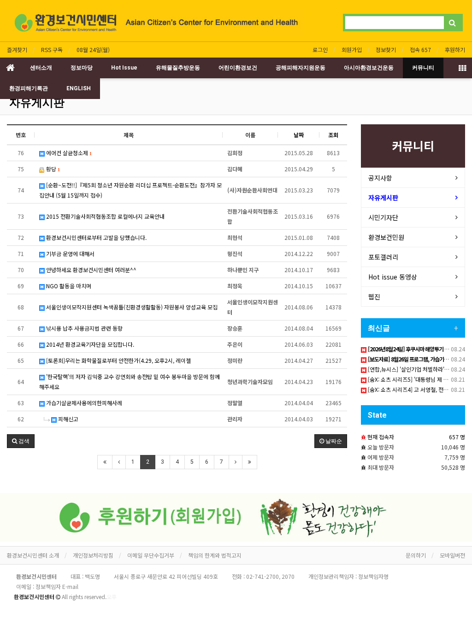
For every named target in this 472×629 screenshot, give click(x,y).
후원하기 (455, 49)
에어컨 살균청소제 (68, 153)
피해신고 (67, 419)
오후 (111, 596)
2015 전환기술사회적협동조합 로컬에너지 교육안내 (105, 216)
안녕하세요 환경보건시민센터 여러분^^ (90, 270)
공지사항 (380, 177)
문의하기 (416, 555)
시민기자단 (383, 217)
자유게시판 (37, 102)
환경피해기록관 (28, 88)
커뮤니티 (423, 67)
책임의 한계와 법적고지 (215, 555)
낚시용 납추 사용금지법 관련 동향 (84, 328)
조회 (333, 135)
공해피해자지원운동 (300, 67)
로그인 (320, 49)
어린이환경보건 (237, 67)
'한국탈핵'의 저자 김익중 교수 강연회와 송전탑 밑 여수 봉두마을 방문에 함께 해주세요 (129, 381)
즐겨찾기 (17, 49)
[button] (21, 441)
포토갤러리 (383, 257)
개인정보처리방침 (93, 555)
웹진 (374, 296)
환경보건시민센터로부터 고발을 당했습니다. (96, 237)
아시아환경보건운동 (369, 67)
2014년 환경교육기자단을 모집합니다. (89, 344)
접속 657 (420, 49)
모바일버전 (452, 555)
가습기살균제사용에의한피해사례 (83, 403)
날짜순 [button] (333, 441)
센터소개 (41, 67)
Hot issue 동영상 (392, 276)
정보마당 (82, 67)
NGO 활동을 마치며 (68, 286)
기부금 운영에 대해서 (69, 253)
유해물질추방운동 (178, 67)
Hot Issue (124, 67)
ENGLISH (78, 88)
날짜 (299, 135)
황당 (52, 169)
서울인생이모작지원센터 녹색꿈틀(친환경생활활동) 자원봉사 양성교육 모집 (131, 307)
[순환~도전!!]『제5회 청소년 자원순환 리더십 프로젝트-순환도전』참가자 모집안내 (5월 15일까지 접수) (130, 190)
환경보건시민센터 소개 (33, 555)
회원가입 (352, 49)
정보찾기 (386, 49)
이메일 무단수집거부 (150, 555)
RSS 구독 (52, 49)
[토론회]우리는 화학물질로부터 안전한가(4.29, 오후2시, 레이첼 (118, 360)
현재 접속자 (380, 437)
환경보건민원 (386, 237)
